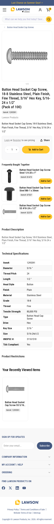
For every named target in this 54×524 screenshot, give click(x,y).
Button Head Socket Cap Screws (20, 27)
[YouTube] (24, 488)
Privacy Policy (13, 509)
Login (7, 140)
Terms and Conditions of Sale (33, 509)
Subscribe (45, 445)
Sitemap (37, 513)
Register (17, 140)
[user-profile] (40, 10)
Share (47, 140)
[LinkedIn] (17, 488)
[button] (22, 84)
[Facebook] (3, 488)
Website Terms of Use (23, 513)
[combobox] (27, 19)
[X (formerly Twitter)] (10, 488)
